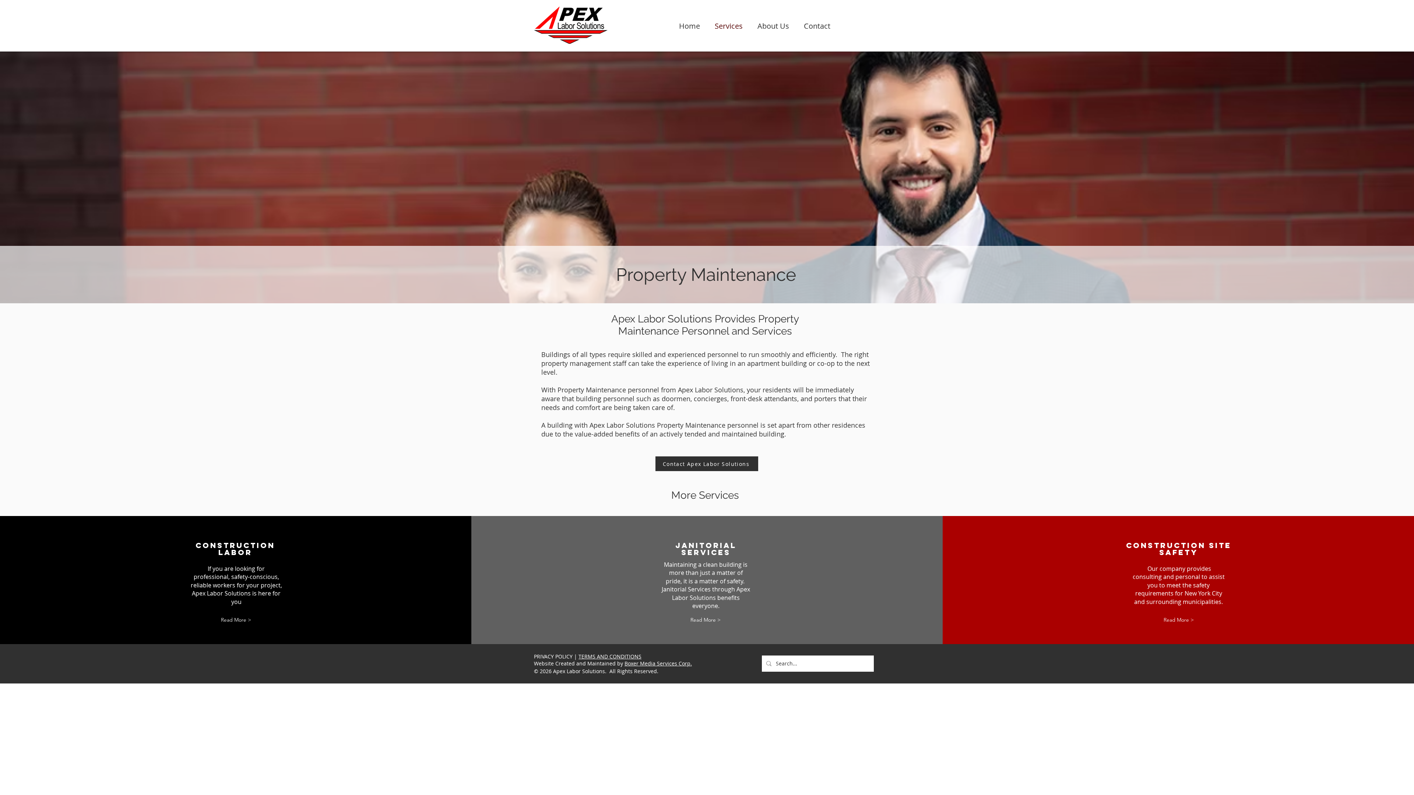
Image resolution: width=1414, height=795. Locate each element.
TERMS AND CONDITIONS (609, 656)
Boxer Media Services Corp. (658, 663)
